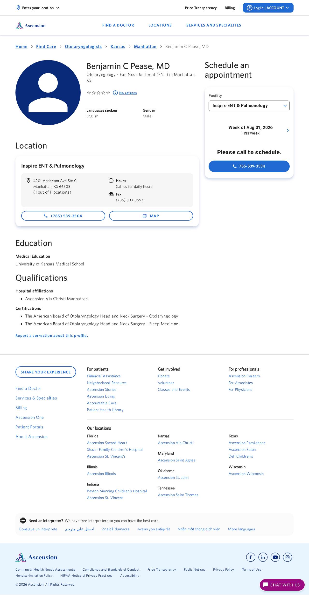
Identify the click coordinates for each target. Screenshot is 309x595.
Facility (215, 95)
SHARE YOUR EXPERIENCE (46, 372)
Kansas (118, 46)
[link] (201, 8)
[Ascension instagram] (287, 557)
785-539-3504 (252, 166)
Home (21, 46)
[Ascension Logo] (84, 557)
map (154, 216)
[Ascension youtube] (275, 557)
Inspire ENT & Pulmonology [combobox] (240, 105)
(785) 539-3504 (67, 216)
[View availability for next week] (288, 130)
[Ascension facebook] (250, 557)
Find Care (46, 46)
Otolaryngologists (83, 46)
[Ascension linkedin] (263, 557)
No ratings (128, 93)
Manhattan (145, 46)
